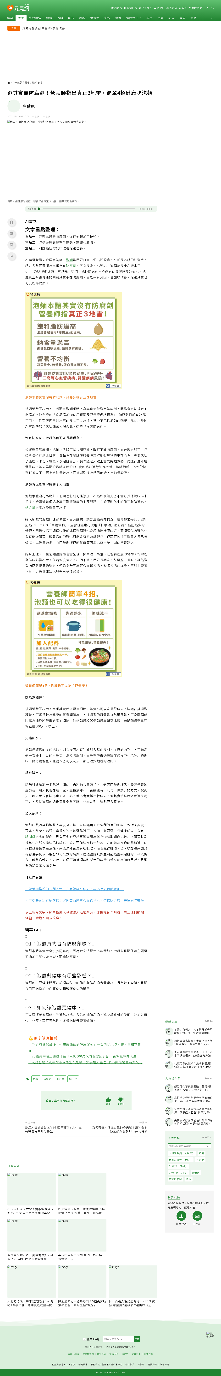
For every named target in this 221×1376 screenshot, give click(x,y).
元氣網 (18, 82)
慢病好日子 (134, 18)
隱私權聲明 (116, 1364)
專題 (182, 18)
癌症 (149, 18)
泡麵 (69, 259)
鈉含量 (30, 507)
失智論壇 (35, 18)
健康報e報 (93, 1339)
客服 (73, 1364)
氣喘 (188, 1179)
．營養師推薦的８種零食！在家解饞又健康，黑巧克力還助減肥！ (74, 888)
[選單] (212, 7)
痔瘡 (201, 1153)
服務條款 (95, 1364)
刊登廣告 (56, 1364)
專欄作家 (148, 1354)
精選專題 (101, 1354)
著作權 (105, 1364)
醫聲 (118, 18)
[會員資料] (207, 7)
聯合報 (118, 7)
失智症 (200, 1159)
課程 (82, 18)
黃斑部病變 (175, 1179)
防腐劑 (71, 265)
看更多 (209, 1021)
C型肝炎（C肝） (178, 1172)
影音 (71, 18)
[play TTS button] (39, 208)
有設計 (160, 7)
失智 (107, 18)
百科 (60, 18)
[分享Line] (11, 233)
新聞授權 (83, 1364)
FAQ (66, 1364)
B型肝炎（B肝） (178, 1166)
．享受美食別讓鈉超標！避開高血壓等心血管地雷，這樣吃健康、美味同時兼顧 (84, 900)
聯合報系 (129, 1364)
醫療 (49, 18)
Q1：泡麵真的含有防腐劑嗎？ (58, 943)
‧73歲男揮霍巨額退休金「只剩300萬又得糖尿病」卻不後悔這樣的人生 (82, 1056)
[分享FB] (11, 222)
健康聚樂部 (88, 1354)
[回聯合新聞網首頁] (10, 8)
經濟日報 (131, 7)
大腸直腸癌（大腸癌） (182, 1153)
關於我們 (152, 1364)
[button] (212, 17)
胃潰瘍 (196, 1172)
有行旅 (173, 7)
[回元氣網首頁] (21, 8)
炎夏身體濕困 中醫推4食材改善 (43, 28)
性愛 (160, 18)
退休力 (94, 18)
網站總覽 (164, 1364)
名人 (171, 18)
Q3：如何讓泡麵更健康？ (53, 1007)
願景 (184, 7)
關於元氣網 (73, 1354)
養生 (21, 18)
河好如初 (146, 7)
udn (9, 82)
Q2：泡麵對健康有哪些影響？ (58, 975)
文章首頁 (136, 1354)
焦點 (10, 18)
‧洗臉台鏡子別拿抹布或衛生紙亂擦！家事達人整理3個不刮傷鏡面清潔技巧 (85, 1062)
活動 (193, 18)
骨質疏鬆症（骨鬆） (180, 1159)
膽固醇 (30, 836)
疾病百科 (113, 1354)
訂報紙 (141, 1364)
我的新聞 (196, 7)
